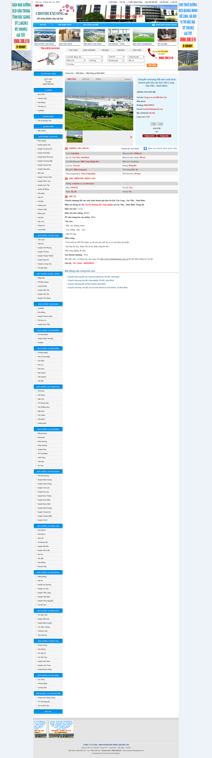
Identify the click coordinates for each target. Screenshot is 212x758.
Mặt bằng (80, 73)
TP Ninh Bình (43, 352)
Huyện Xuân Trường (45, 338)
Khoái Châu (42, 566)
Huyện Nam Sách (44, 504)
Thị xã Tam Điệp (44, 357)
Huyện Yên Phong (44, 248)
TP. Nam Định (43, 334)
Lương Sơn (42, 687)
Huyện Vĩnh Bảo (44, 597)
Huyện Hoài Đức (44, 153)
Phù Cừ (41, 538)
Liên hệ (174, 2)
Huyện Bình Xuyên (45, 623)
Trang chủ (69, 73)
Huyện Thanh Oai (44, 165)
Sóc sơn (41, 221)
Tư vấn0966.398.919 (48, 83)
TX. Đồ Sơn (42, 605)
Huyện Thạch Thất (45, 177)
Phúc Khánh (42, 445)
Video (98, 79)
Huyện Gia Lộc (43, 492)
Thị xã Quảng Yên (44, 120)
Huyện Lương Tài (44, 264)
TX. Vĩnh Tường (44, 627)
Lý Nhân (48, 90)
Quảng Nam (48, 126)
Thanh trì (41, 225)
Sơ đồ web (164, 2)
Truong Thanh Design (111, 753)
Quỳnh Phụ (42, 449)
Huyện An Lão (43, 589)
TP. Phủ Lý (42, 106)
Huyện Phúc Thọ (44, 181)
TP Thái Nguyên (44, 702)
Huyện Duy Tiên (44, 324)
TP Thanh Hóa (43, 403)
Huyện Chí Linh (44, 488)
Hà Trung (41, 395)
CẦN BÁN (105, 50)
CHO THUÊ (73, 50)
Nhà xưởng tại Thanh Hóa (48, 387)
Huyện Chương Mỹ (45, 161)
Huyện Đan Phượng (45, 157)
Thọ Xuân (41, 415)
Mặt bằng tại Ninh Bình (95, 73)
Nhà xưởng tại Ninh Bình (48, 348)
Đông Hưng (42, 433)
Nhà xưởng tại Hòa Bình (48, 675)
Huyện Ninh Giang (45, 508)
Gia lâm (41, 217)
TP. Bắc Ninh (42, 268)
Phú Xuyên (42, 141)
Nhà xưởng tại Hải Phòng (48, 572)
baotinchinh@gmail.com (135, 750)
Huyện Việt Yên (43, 290)
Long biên (42, 229)
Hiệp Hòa (41, 278)
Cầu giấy (41, 193)
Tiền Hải (41, 461)
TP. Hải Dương (43, 476)
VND (153, 124)
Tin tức (122, 2)
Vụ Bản (40, 342)
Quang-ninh (48, 116)
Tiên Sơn (41, 240)
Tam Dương (42, 635)
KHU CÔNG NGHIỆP (91, 25)
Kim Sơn (41, 369)
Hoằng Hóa (42, 423)
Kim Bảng (41, 102)
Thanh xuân (42, 209)
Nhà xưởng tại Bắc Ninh (48, 235)
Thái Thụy (41, 457)
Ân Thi (40, 554)
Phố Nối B (41, 530)
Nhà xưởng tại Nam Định (48, 330)
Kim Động (41, 562)
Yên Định (41, 419)
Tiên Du (41, 244)
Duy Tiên (41, 94)
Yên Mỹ (40, 558)
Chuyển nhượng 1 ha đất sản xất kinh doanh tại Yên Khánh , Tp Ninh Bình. (98, 288)
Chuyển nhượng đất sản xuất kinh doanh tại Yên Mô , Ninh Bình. (94, 277)
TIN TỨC (43, 25)
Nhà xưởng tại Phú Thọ (48, 641)
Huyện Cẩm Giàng (45, 484)
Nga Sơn (41, 411)
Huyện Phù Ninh (44, 661)
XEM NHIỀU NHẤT (65, 25)
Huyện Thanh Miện (45, 516)
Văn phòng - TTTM (116, 44)
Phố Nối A (41, 534)
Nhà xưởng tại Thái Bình (48, 429)
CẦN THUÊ (137, 50)
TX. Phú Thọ (42, 657)
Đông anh (41, 213)
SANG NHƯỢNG (89, 50)
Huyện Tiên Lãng (44, 593)
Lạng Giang (42, 286)
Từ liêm (41, 201)
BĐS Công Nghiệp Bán (142, 44)
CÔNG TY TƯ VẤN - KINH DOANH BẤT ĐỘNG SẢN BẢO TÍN (106, 745)
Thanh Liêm (42, 98)
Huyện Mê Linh (43, 619)
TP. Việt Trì (42, 653)
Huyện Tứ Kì (42, 520)
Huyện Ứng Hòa (44, 169)
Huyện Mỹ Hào (43, 546)
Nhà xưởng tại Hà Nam (48, 304)
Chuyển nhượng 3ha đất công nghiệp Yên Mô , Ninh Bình (91, 280)
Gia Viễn (41, 361)
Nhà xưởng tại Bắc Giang (48, 274)
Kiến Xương (42, 441)
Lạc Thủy (41, 679)
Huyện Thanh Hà (44, 512)
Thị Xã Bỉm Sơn (44, 407)
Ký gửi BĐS (162, 44)
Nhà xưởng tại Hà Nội (48, 136)
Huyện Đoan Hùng (45, 669)
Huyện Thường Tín (45, 149)
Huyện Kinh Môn (44, 500)
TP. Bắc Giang (43, 282)
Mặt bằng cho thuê (92, 44)
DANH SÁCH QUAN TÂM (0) (166, 25)
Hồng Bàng (42, 576)
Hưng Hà (41, 437)
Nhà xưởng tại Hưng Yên (48, 526)
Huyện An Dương (44, 585)
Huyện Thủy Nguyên (45, 601)
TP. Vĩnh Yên (42, 615)
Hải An (40, 580)
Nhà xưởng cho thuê (44, 44)
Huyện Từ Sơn (43, 252)
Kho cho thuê (65, 44)
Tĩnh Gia (41, 391)
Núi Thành (42, 131)
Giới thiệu (113, 2)
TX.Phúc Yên (42, 631)
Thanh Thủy (42, 645)
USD (160, 124)
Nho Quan (42, 373)
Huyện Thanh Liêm (45, 316)
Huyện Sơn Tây (43, 185)
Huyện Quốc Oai (44, 145)
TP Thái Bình (43, 453)
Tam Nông (42, 649)
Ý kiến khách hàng (135, 2)
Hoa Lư (40, 365)
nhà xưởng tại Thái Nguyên (48, 693)
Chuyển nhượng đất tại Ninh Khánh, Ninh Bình (86, 284)
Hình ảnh (71, 79)
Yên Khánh (42, 377)
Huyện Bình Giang (45, 480)
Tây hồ (40, 197)
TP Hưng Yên (43, 542)
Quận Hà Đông (43, 189)
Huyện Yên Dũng (44, 298)
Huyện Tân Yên (43, 294)
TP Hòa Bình (42, 683)
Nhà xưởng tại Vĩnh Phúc (48, 611)
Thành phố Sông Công (46, 697)
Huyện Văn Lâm (44, 550)
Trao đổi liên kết (151, 2)
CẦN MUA (121, 50)
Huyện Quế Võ (43, 260)
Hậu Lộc (41, 399)
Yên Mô (40, 381)
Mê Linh (41, 173)
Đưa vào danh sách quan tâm (162, 148)
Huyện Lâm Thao (44, 665)
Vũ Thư (40, 465)
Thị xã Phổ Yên (43, 706)
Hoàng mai (42, 205)
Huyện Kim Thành (44, 496)
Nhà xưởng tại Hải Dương (48, 471)
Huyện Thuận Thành (45, 256)
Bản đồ (85, 79)
